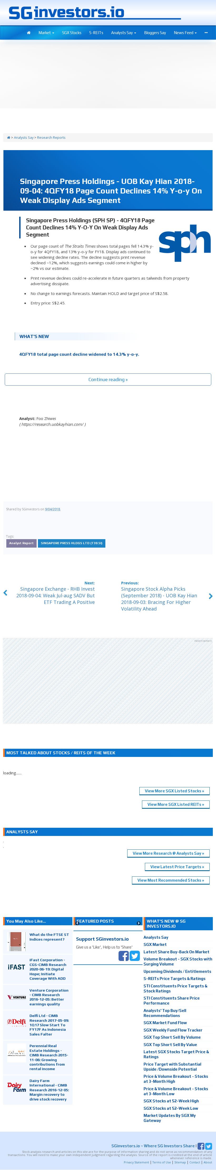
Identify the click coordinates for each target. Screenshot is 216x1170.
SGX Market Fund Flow (165, 1022)
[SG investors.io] (29, 32)
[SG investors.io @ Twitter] (135, 955)
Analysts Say (122, 32)
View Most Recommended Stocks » (171, 880)
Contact (194, 1162)
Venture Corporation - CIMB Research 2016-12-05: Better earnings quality (49, 997)
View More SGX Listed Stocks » (174, 791)
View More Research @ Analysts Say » (168, 853)
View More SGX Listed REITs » (176, 804)
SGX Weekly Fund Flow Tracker (173, 1030)
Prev (77, 923)
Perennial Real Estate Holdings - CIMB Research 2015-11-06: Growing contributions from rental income (49, 1057)
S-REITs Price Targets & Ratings (174, 978)
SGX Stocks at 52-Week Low (171, 1108)
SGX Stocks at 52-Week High (171, 1101)
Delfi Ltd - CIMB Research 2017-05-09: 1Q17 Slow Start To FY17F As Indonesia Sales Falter (49, 1024)
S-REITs (96, 32)
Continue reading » (108, 379)
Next (139, 923)
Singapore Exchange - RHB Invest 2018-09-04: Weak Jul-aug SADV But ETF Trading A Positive (55, 595)
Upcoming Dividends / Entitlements (177, 971)
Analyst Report (21, 543)
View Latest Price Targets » (177, 866)
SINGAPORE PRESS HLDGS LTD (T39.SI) (71, 543)
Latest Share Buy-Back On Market (176, 952)
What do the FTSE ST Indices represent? (49, 936)
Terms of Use (162, 1162)
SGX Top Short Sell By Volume (172, 1037)
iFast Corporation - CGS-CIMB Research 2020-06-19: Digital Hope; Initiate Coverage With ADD (48, 969)
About (208, 1162)
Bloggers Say (155, 32)
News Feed (184, 32)
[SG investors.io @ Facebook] (124, 955)
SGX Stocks (71, 32)
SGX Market (155, 944)
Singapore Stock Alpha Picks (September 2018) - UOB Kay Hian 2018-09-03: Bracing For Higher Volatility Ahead (159, 599)
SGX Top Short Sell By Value (170, 1044)
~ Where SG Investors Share (153, 1146)
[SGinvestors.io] (8, 137)
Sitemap (180, 1162)
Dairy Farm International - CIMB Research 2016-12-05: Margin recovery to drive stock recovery (49, 1089)
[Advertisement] (108, 681)
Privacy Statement (136, 1162)
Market (45, 32)
